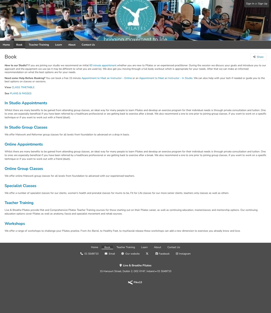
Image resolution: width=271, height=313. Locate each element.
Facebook (164, 253)
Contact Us (88, 44)
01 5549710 (91, 253)
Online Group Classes (24, 168)
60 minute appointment (102, 65)
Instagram (185, 253)
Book (19, 44)
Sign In (250, 3)
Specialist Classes (20, 185)
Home (6, 44)
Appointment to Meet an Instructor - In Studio (165, 78)
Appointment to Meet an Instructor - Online (106, 78)
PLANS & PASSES (21, 93)
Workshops (15, 223)
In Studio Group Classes (26, 127)
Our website (132, 253)
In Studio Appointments (26, 103)
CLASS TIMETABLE (23, 87)
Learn (58, 44)
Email (112, 253)
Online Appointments (24, 144)
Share (260, 57)
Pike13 (138, 282)
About (71, 44)
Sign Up (262, 3)
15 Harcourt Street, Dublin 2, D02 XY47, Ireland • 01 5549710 (135, 268)
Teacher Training (39, 44)
